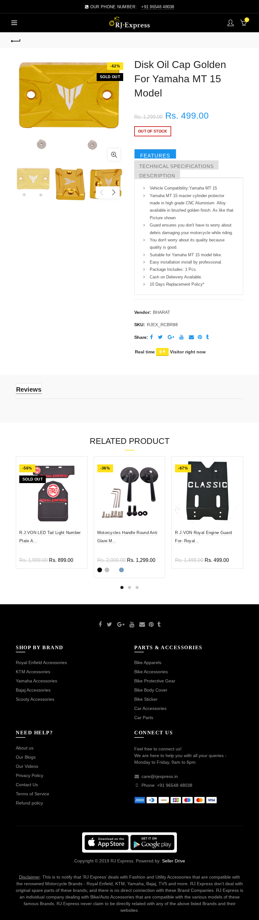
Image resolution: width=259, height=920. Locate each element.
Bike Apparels (147, 662)
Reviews (28, 389)
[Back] (16, 40)
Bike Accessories (151, 671)
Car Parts (143, 717)
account (230, 23)
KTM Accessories (33, 671)
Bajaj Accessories (33, 690)
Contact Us (27, 784)
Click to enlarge (114, 155)
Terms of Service (32, 793)
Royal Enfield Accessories (41, 662)
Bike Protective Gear (154, 680)
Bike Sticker (146, 699)
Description (157, 175)
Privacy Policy (29, 775)
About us (24, 747)
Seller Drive (173, 860)
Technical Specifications (176, 166)
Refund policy (29, 802)
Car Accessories (150, 708)
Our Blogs (26, 757)
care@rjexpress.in (160, 776)
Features (155, 156)
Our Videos (27, 766)
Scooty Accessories (35, 699)
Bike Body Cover (150, 690)
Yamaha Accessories (36, 680)
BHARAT (161, 312)
